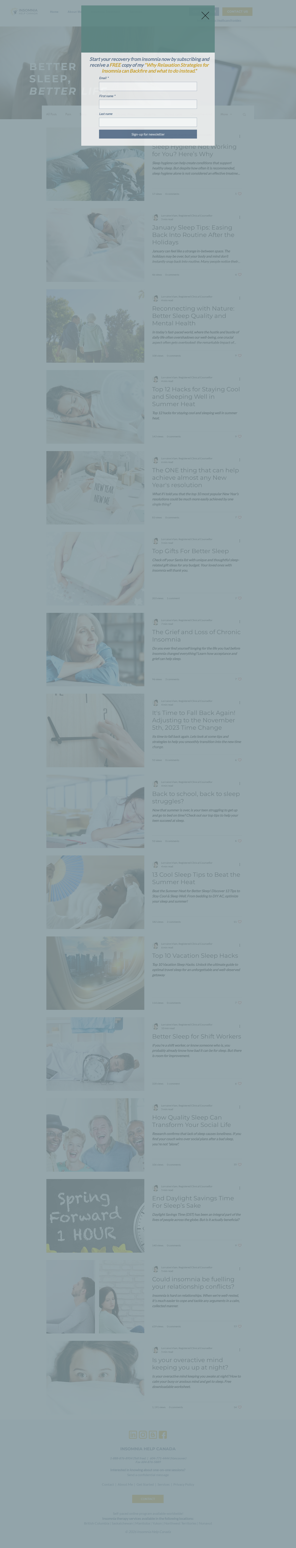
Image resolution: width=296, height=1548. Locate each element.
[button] (205, 15)
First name (107, 96)
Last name (105, 114)
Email (104, 78)
